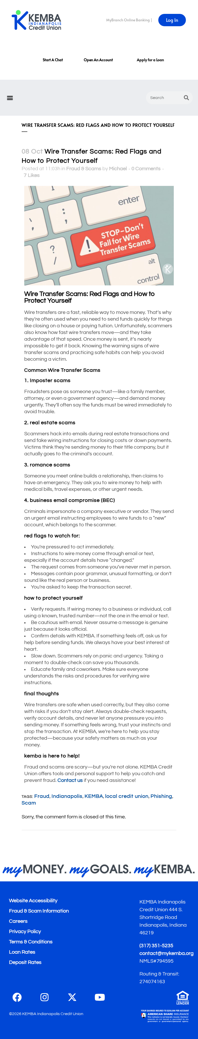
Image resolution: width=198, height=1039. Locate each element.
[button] (10, 98)
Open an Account (98, 59)
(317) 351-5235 (156, 945)
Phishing (161, 796)
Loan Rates (22, 952)
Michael (118, 168)
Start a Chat (53, 59)
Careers (18, 921)
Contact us (70, 780)
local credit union (126, 796)
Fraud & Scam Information (39, 911)
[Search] (186, 97)
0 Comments (146, 168)
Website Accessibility (33, 900)
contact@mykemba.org (166, 953)
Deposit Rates (25, 962)
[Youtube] (99, 997)
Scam (29, 803)
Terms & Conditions (31, 941)
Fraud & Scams (83, 168)
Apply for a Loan (150, 59)
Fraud (42, 796)
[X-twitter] (72, 997)
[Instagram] (44, 997)
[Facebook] (17, 997)
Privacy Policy (25, 931)
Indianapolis (67, 796)
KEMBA (94, 796)
